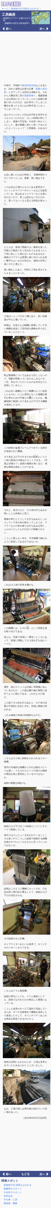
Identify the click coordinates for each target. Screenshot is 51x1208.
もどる (25, 1174)
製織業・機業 (10, 1203)
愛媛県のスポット (13, 1188)
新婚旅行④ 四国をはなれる (25, 8)
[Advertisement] (25, 57)
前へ (8, 28)
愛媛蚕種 (28, 95)
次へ (42, 28)
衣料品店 (8, 1196)
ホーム (5, 8)
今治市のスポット (13, 1192)
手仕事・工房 (10, 1199)
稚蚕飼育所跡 (29, 85)
